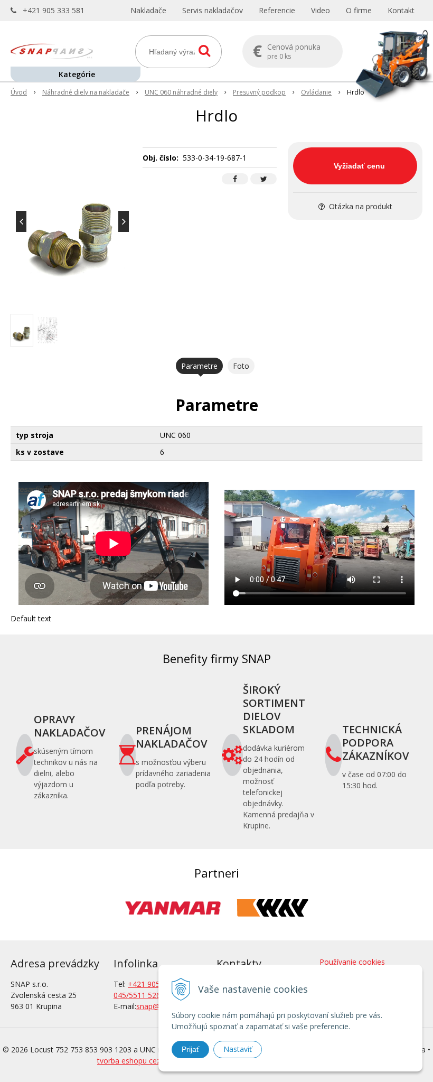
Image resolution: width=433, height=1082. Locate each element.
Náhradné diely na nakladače (85, 92)
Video (320, 10)
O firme (359, 10)
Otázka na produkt (359, 206)
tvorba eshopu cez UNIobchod (149, 1061)
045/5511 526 (137, 995)
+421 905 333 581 (53, 10)
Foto (241, 366)
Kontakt (401, 10)
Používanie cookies (352, 962)
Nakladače (148, 10)
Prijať (190, 1049)
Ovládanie (316, 92)
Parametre (199, 366)
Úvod (19, 92)
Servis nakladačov (212, 10)
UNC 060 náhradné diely (181, 92)
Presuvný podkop (259, 92)
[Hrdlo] (72, 221)
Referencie (277, 10)
